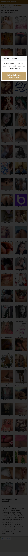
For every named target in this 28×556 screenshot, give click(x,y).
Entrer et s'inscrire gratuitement (14, 76)
